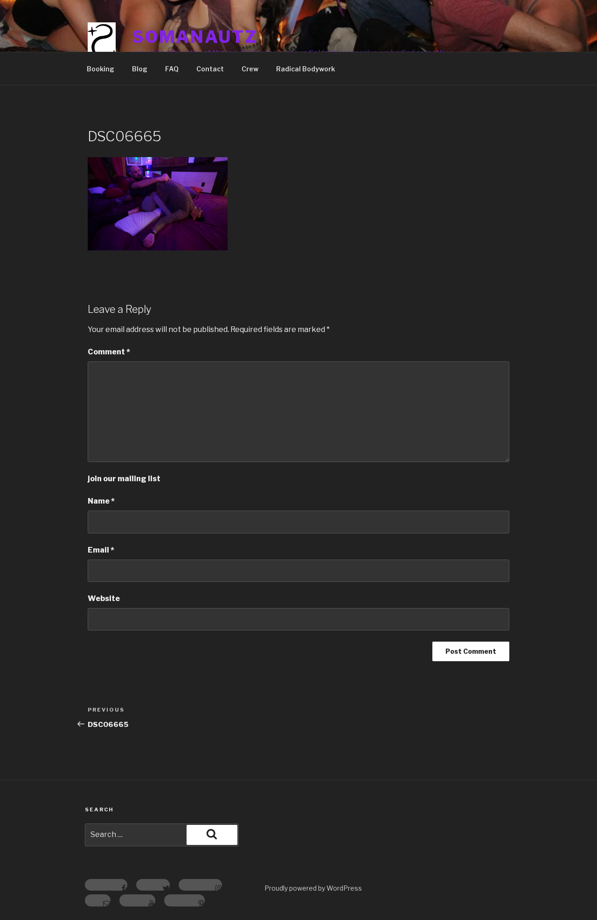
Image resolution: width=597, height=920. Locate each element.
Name (101, 501)
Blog (139, 69)
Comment (109, 351)
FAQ (172, 69)
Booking (100, 69)
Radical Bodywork (305, 69)
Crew (250, 69)
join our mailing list (124, 478)
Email (101, 550)
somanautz (195, 37)
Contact (210, 69)
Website (104, 598)
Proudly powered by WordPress (313, 888)
